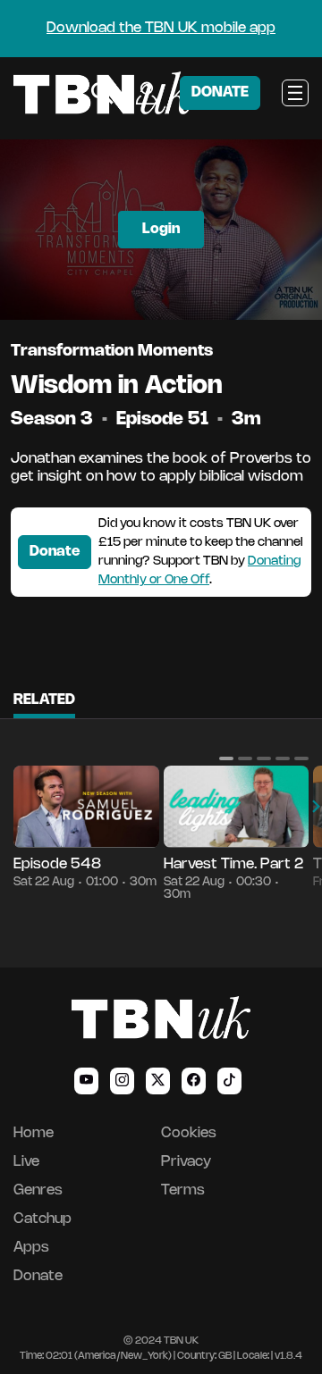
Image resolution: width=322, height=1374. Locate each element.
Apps (31, 1247)
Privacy (186, 1162)
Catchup (42, 1219)
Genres (38, 1190)
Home (33, 1133)
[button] (226, 758)
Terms (183, 1190)
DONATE (220, 92)
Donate (55, 551)
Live (26, 1162)
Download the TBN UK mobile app (161, 28)
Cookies (188, 1133)
